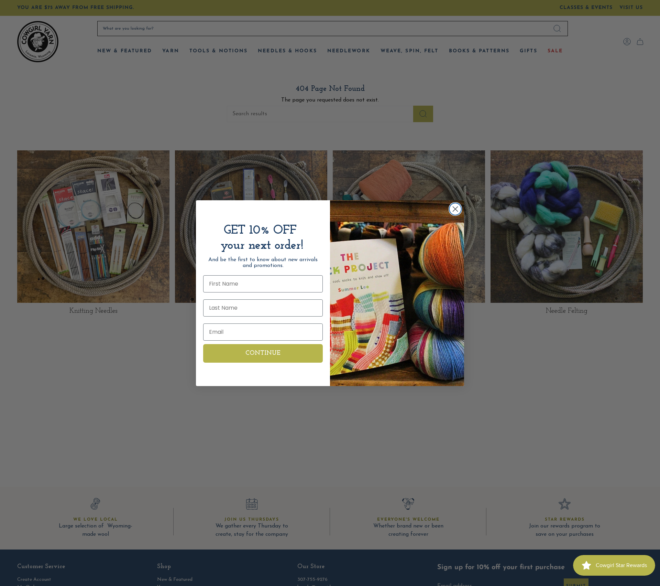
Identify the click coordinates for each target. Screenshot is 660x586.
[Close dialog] (455, 209)
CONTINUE (262, 353)
